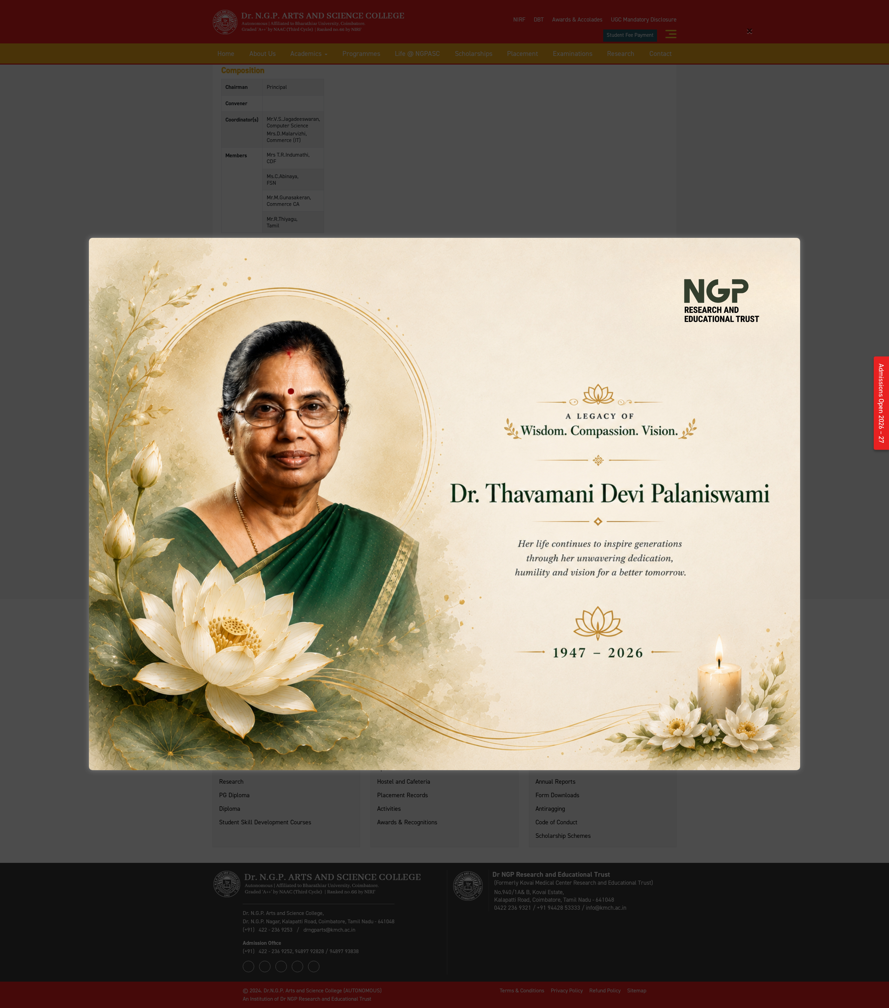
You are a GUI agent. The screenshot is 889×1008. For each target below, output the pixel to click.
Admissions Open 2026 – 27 (881, 403)
